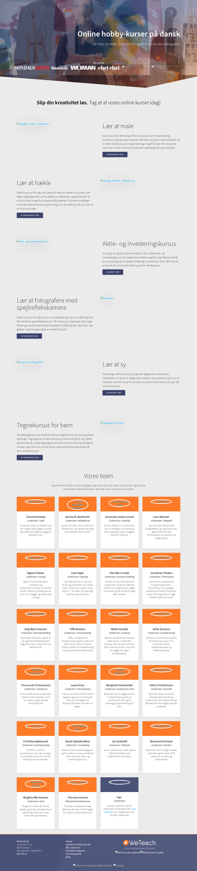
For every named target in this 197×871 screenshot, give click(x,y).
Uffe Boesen (77, 629)
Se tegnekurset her (30, 457)
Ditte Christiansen (161, 685)
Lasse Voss (77, 685)
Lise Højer (77, 573)
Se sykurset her (114, 393)
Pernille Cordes (119, 573)
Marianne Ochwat (161, 741)
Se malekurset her (115, 154)
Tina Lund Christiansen (36, 685)
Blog (68, 856)
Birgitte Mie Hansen (35, 797)
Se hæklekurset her (30, 215)
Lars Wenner (161, 517)
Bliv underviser (73, 847)
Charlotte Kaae (35, 517)
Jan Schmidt (119, 741)
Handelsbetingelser (75, 850)
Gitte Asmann (161, 629)
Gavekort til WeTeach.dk (78, 844)
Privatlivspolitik (73, 853)
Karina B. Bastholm (77, 517)
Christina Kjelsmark (35, 741)
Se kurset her (113, 272)
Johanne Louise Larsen (119, 517)
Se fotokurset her (29, 336)
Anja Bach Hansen (35, 629)
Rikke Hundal (119, 629)
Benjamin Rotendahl (119, 685)
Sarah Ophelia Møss (77, 741)
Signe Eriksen (35, 573)
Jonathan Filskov (161, 573)
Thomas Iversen (77, 797)
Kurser (69, 841)
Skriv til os (22, 853)
